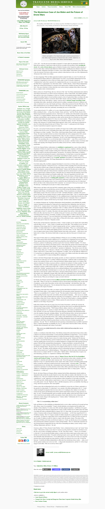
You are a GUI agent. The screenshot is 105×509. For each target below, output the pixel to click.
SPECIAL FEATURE (20, 337)
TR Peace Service (20, 97)
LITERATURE (19, 361)
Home (38, 6)
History (27, 147)
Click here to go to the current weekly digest (45, 492)
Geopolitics (21, 143)
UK (28, 201)
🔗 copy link (74, 469)
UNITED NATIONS (20, 304)
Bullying (28, 114)
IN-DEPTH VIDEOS (20, 390)
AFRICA (18, 257)
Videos (61, 6)
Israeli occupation (23, 162)
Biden (23, 113)
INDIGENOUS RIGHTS (21, 324)
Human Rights (21, 148)
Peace (26, 184)
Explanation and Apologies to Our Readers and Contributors (23, 413)
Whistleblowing (22, 215)
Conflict (27, 119)
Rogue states (21, 191)
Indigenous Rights (21, 151)
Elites (26, 132)
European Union (21, 136)
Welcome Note (19, 75)
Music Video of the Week (21, 399)
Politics (19, 187)
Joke (27, 163)
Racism (18, 190)
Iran (29, 158)
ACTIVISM (18, 259)
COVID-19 (21, 122)
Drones (49, 466)
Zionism (28, 216)
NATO (29, 174)
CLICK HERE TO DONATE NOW (24, 13)
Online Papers (19, 72)
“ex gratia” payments (59, 157)
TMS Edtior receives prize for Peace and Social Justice (22, 83)
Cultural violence (23, 125)
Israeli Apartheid (26, 160)
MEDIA (17, 285)
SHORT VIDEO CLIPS (21, 391)
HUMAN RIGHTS (20, 252)
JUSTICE (18, 265)
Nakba (24, 174)
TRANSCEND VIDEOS (21, 227)
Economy (22, 132)
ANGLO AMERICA (20, 262)
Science (20, 193)
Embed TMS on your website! (24, 443)
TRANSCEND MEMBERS (21, 243)
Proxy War (19, 188)
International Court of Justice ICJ (24, 153)
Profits (28, 187)
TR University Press (20, 100)
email (46, 469)
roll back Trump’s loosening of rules (76, 100)
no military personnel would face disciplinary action (67, 280)
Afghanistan (40, 466)
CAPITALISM (19, 312)
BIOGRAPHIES (19, 231)
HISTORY (18, 318)
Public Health (26, 188)
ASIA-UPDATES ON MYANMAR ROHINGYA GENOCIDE (23, 274)
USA (25, 205)
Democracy (22, 127)
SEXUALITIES (19, 368)
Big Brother (27, 113)
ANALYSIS (18, 251)
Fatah (19, 138)
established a (61, 147)
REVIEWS (18, 330)
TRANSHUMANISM (20, 341)
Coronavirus (20, 121)
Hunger (28, 148)
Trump (24, 201)
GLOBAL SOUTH (20, 286)
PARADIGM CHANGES (21, 326)
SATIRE (18, 332)
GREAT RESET (19, 346)
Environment (22, 133)
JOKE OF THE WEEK (20, 386)
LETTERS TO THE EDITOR (22, 369)
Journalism (20, 165)
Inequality (28, 151)
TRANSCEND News (20, 225)
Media (24, 169)
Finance (23, 138)
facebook (66, 469)
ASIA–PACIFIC (19, 270)
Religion (23, 190)
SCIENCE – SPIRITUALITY (22, 375)
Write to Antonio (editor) (79, 6)
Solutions (24, 196)
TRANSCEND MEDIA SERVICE (53, 2)
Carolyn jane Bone (20, 405)
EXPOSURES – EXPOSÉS (22, 316)
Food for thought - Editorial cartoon (23, 138)
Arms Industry (26, 112)
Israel (19, 160)
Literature (21, 168)
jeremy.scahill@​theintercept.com (62, 452)
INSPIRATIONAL (19, 378)
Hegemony (21, 147)
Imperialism (22, 150)
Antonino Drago (19, 420)
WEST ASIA (18, 306)
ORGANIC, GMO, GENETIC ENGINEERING (22, 328)
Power (24, 187)
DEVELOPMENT (19, 350)
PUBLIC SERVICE (20, 358)
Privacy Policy (19, 433)
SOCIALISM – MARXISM (21, 315)
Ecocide (20, 130)
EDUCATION (19, 280)
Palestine (25, 181)
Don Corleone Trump (41, 501)
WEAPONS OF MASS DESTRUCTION (20, 246)
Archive (44, 6)
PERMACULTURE (20, 354)
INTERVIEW (18, 344)
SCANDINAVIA (19, 301)
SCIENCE (18, 336)
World (24, 216)
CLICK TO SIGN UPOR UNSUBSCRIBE (23, 36)
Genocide (25, 141)
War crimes (23, 210)
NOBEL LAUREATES (20, 235)
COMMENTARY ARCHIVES (22, 394)
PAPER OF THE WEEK (21, 228)
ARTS (17, 342)
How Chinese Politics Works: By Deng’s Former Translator (23, 64)
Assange (19, 113)
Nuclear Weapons (23, 176)
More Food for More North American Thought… (23, 406)
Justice (25, 165)
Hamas (24, 145)
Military (23, 171)
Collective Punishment (26, 117)
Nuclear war (27, 175)
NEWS (17, 264)
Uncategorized (19, 393)
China (25, 116)
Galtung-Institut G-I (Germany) (22, 102)
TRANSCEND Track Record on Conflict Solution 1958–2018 (22, 86)
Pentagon (22, 185)
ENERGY (18, 271)
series (42, 67)
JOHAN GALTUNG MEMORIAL (22, 223)
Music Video (19, 174)
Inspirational (20, 153)
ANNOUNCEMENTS (20, 230)
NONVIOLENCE (19, 242)
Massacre (19, 169)
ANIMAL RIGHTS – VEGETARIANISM (20, 372)
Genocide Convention (23, 142)
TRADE (18, 349)
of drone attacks (47, 67)
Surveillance (26, 199)
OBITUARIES (19, 385)
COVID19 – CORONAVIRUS (22, 373)
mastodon (57, 469)
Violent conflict (27, 208)
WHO (27, 215)
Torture (20, 201)
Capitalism (19, 116)
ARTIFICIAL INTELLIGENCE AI (22, 310)
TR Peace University (20, 95)
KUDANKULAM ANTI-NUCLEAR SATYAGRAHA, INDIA (23, 356)
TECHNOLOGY (19, 254)
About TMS (68, 6)
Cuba (29, 124)
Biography (19, 114)
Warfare (24, 212)
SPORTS (18, 377)
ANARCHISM (19, 352)
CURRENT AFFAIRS (20, 366)
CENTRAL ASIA (19, 282)
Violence (19, 208)
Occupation (20, 178)
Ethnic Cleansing (24, 134)
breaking (81, 65)
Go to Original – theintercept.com (42, 461)
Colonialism (21, 119)
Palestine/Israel (23, 182)
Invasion (25, 158)
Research (28, 190)
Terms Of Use (19, 430)
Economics (26, 130)
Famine (28, 136)
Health (28, 145)
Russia (27, 191)
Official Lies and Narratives (24, 178)
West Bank (23, 213)
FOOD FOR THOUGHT (21, 380)
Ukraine (20, 203)
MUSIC (17, 363)
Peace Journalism (52, 6)
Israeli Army (21, 161)
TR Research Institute (20, 99)
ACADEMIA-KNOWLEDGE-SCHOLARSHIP (22, 308)
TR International (19, 92)
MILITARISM (19, 249)
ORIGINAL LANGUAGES (21, 388)
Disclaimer (18, 431)
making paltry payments (57, 177)
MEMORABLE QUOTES (21, 261)
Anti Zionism (20, 112)
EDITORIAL (18, 222)
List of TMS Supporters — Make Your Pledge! (23, 21)
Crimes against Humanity (23, 123)
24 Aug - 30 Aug (24, 28)
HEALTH (18, 320)
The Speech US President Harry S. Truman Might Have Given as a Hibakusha (23, 417)
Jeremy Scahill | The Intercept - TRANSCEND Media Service (47, 20)
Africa (24, 108)
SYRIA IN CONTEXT (20, 302)
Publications (19, 74)
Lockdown (26, 168)
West (29, 212)
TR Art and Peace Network (21, 94)
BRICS (24, 114)
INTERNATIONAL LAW (21, 299)
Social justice (26, 194)
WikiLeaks (19, 216)
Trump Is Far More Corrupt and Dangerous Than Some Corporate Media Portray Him (58, 499)
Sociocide (19, 196)
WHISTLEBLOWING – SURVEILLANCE (21, 322)
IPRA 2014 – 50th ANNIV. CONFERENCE (21, 397)
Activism (19, 109)
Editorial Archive (19, 71)
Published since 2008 (62, 506)
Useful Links (19, 428)
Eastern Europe (26, 128)
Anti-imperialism (27, 110)
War (19, 210)
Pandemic (22, 184)
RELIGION (18, 339)
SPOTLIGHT (19, 291)
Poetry (26, 185)
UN (24, 203)
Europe (26, 135)
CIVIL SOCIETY (19, 364)
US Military (25, 206)
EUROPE (18, 283)
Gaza (20, 141)
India (27, 150)
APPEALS (18, 292)
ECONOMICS (19, 347)
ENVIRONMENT (19, 313)
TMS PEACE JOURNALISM (22, 233)
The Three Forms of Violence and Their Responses (23, 410)
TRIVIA (17, 359)
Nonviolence (20, 175)
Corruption (28, 121)
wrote (76, 363)
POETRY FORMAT (20, 383)
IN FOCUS (18, 256)
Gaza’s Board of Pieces (41, 497)
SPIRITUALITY (19, 382)
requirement (68, 147)
